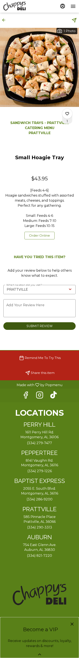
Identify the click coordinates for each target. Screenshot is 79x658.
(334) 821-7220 (39, 556)
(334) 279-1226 (39, 471)
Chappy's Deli (39, 595)
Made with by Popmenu (33, 385)
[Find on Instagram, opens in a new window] (39, 396)
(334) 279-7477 (39, 443)
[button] (5, 20)
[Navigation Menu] (73, 6)
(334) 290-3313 (39, 527)
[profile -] (62, 6)
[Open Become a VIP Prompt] (39, 654)
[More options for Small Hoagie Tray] (67, 114)
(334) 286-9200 (39, 499)
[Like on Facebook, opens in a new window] (25, 396)
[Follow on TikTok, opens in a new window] (53, 396)
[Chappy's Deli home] (22, 6)
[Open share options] (74, 20)
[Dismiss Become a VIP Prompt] (72, 624)
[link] (39, 235)
